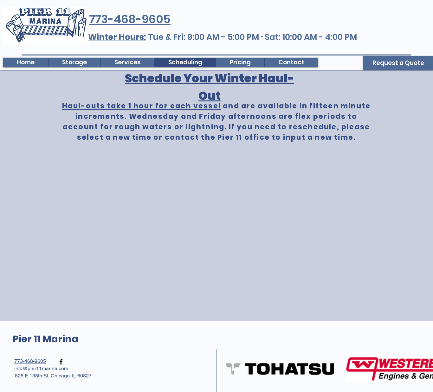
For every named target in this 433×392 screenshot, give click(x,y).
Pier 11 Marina (45, 339)
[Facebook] (61, 361)
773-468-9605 (30, 361)
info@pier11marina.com (41, 368)
